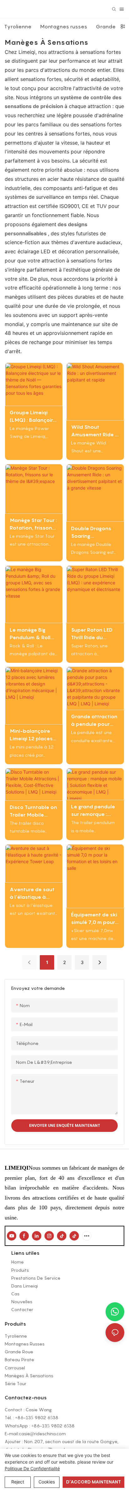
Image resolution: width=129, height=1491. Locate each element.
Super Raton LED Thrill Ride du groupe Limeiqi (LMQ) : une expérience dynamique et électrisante (91, 634)
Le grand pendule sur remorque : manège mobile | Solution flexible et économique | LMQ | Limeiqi (95, 810)
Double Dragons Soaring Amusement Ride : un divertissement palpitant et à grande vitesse (94, 532)
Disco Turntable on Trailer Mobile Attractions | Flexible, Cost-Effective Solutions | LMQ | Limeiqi (34, 811)
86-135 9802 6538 (38, 1417)
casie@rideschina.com (42, 1433)
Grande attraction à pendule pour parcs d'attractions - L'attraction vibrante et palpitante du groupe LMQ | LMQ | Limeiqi (94, 720)
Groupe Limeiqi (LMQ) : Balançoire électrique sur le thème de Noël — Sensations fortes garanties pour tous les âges (33, 416)
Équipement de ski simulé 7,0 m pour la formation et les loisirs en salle (94, 918)
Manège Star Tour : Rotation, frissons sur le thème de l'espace (33, 524)
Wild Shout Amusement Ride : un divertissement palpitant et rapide (94, 431)
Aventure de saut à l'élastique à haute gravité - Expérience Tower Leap (32, 893)
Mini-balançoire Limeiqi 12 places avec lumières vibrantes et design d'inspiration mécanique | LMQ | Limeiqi (33, 735)
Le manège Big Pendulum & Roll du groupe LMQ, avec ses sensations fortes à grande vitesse (32, 634)
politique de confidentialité (32, 1468)
